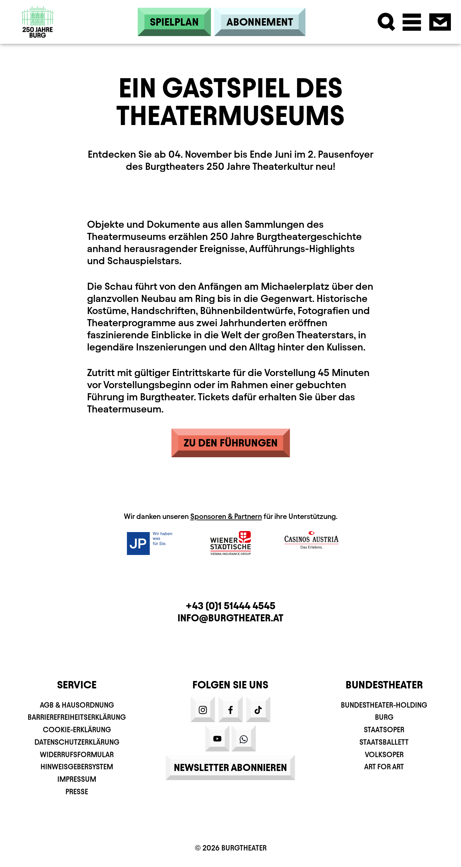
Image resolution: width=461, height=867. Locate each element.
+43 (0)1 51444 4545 (230, 605)
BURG (384, 717)
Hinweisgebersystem (76, 767)
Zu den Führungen (231, 442)
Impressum (76, 779)
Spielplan (174, 22)
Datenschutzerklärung (76, 742)
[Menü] (412, 22)
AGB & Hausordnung (77, 705)
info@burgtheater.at (230, 617)
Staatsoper (384, 730)
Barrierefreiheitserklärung (77, 717)
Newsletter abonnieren (230, 767)
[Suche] (386, 22)
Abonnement (259, 22)
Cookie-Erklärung (77, 730)
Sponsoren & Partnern (226, 516)
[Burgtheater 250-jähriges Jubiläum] (37, 22)
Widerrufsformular (77, 754)
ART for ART (384, 767)
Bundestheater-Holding (384, 705)
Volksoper (384, 754)
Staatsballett (384, 742)
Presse (76, 792)
